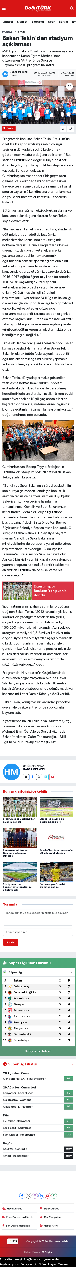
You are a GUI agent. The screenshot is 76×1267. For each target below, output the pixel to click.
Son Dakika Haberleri (18, 1225)
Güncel (8, 21)
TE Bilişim (47, 1252)
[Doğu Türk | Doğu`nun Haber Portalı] (38, 9)
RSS (14, 1241)
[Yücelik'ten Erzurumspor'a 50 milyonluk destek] (56, 837)
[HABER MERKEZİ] (11, 771)
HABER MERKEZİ (34, 769)
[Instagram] (35, 1196)
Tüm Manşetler (52, 1217)
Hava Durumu (14, 1208)
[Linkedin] (46, 777)
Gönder (10, 942)
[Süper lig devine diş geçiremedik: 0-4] (56, 806)
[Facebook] (32, 777)
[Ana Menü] (4, 8)
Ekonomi (38, 21)
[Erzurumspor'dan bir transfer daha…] (56, 872)
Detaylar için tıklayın (38, 1051)
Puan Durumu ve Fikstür (19, 1217)
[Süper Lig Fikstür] (71, 1064)
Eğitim (63, 21)
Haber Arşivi (51, 1225)
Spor (51, 21)
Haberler (7, 32)
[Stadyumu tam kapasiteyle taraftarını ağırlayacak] (20, 872)
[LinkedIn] (41, 1196)
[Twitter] (39, 777)
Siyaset (22, 21)
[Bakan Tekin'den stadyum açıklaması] (38, 102)
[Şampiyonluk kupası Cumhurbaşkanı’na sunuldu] (20, 837)
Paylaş (10, 128)
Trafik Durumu (51, 1208)
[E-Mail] (26, 777)
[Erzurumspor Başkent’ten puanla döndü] (20, 806)
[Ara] (72, 8)
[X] (28, 1196)
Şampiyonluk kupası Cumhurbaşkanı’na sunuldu (15, 853)
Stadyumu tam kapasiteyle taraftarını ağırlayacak (17, 887)
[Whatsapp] (54, 1196)
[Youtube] (52, 777)
